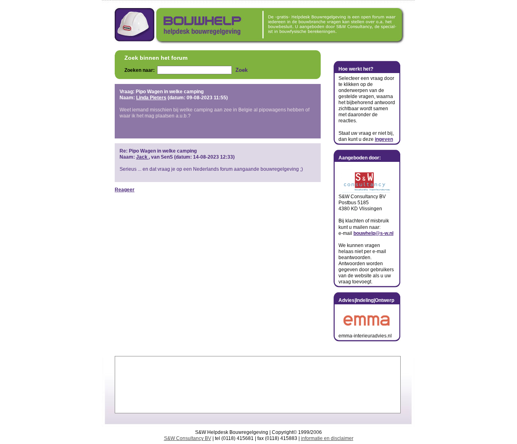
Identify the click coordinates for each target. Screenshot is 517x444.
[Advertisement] (257, 385)
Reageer (125, 189)
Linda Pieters (151, 97)
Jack (141, 157)
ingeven (384, 139)
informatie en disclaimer (327, 438)
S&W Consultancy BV (187, 438)
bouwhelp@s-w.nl (373, 233)
